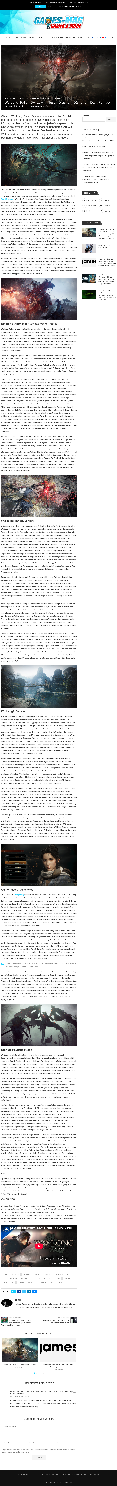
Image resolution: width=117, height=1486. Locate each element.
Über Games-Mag (80, 37)
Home (5, 37)
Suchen (85, 115)
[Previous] (48, 6)
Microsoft (59, 1274)
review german (40, 1278)
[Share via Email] (34, 1291)
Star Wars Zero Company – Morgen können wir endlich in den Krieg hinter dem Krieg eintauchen (98, 168)
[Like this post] (14, 1291)
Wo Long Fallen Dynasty (46, 1282)
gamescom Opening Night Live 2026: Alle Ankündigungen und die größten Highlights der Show (98, 156)
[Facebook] (92, 37)
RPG (50, 1278)
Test (12, 1282)
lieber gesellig (19, 895)
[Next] (51, 6)
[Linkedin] (100, 37)
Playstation (12, 1278)
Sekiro (58, 1278)
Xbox (60, 1282)
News (11, 37)
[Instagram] (97, 37)
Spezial (68, 37)
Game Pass (37, 1274)
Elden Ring (26, 1274)
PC (3, 1278)
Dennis (10, 106)
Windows (21, 1282)
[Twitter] (95, 37)
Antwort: (73, 1392)
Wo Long (31, 1282)
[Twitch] (108, 37)
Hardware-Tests (35, 37)
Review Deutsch (26, 1278)
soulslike (67, 1278)
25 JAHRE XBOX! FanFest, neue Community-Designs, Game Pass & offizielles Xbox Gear (95, 179)
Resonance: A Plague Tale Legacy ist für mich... (20, 1364)
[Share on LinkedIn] (29, 1291)
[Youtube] (103, 37)
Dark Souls (15, 1274)
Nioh (68, 1274)
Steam (5, 1282)
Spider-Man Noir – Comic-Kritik (94, 147)
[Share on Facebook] (19, 1291)
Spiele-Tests (20, 37)
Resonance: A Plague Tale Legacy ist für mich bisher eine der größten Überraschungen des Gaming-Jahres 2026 (98, 138)
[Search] (113, 37)
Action (5, 1274)
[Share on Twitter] (24, 1291)
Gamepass (48, 1274)
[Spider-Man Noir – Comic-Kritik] (89, 248)
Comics (47, 37)
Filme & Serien (57, 37)
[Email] (105, 37)
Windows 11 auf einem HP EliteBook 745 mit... (68, 6)
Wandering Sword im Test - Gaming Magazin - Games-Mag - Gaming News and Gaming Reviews (41, 1392)
